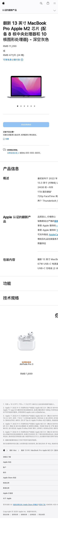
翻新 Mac (13, 450)
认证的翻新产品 (9, 10)
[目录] (54, 3)
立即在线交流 (13, 153)
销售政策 (24, 514)
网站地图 (42, 514)
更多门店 (42, 504)
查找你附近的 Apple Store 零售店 (25, 504)
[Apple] (4, 450)
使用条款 (15, 514)
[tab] (17, 106)
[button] (41, 3)
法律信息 (33, 514)
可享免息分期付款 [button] (18, 59)
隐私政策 (6, 514)
